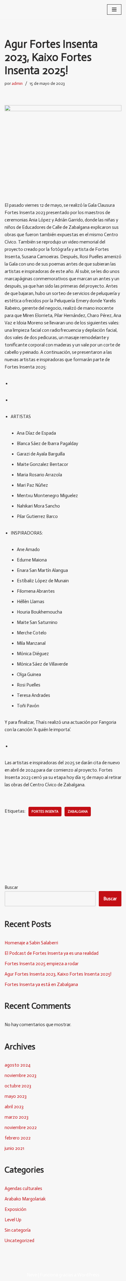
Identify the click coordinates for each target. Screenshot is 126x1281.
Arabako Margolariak (25, 1199)
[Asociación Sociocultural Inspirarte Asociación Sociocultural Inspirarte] (23, 9)
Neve (32, 1275)
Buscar (11, 887)
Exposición (15, 1209)
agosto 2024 (17, 1065)
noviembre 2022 (21, 1127)
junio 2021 (14, 1148)
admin (17, 83)
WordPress (88, 1275)
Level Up (13, 1219)
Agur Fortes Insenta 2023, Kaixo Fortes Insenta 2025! (58, 974)
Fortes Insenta (44, 811)
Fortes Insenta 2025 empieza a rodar (42, 963)
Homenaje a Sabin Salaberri (31, 943)
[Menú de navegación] (114, 9)
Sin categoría (18, 1230)
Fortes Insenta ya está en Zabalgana (41, 984)
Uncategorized (19, 1240)
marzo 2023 (16, 1117)
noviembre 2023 (20, 1075)
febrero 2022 (18, 1138)
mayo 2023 (16, 1096)
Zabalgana (78, 811)
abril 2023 (14, 1106)
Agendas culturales (23, 1188)
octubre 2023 (18, 1086)
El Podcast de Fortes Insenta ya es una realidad (51, 953)
